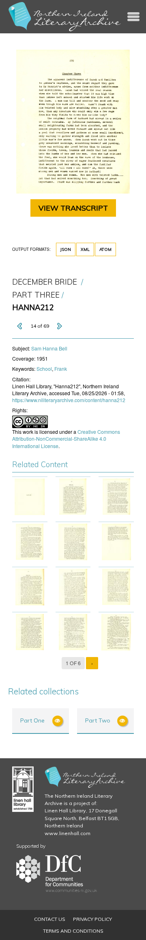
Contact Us (49, 919)
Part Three (36, 295)
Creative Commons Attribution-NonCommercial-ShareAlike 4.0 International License (66, 438)
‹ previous (20, 326)
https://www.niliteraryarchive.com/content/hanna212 (68, 399)
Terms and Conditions (73, 931)
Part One (32, 720)
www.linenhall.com (67, 833)
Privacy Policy (92, 919)
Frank (60, 368)
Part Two (97, 720)
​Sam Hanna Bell (49, 348)
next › (59, 326)
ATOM (105, 249)
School (44, 368)
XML (85, 249)
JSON (65, 249)
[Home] (65, 16)
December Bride (44, 282)
